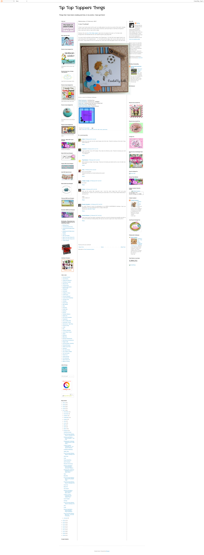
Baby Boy (66, 475)
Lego (65, 458)
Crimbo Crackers (135, 200)
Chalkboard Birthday (68, 449)
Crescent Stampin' (66, 296)
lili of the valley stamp (98, 129)
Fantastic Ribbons (66, 314)
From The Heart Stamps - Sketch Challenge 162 (69, 482)
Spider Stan (66, 451)
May (65, 425)
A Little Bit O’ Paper (91, 209)
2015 (64, 522)
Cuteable (65, 301)
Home (102, 247)
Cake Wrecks (65, 278)
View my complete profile (134, 39)
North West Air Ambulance (68, 340)
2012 (64, 528)
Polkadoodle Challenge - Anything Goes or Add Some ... (69, 442)
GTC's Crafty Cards (67, 320)
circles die (84, 129)
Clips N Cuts (65, 283)
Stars (65, 474)
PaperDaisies (85, 160)
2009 (64, 533)
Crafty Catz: (81, 103)
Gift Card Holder (66, 235)
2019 (64, 406)
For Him (87, 129)
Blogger (107, 551)
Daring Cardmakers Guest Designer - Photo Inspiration (68, 510)
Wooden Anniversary (68, 463)
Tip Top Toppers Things (82, 8)
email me (140, 57)
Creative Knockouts (82, 104)
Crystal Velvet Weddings (68, 297)
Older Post (123, 247)
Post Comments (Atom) (89, 249)
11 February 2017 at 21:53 (91, 189)
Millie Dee (65, 337)
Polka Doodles (134, 237)
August (65, 419)
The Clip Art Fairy (66, 350)
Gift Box (64, 234)
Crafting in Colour (66, 293)
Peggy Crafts (65, 341)
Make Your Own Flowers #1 (68, 237)
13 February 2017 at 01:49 (95, 215)
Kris (63, 328)
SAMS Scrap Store (67, 346)
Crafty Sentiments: (82, 100)
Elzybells (64, 310)
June (65, 423)
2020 (64, 404)
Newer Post (81, 247)
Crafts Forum (65, 294)
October (66, 415)
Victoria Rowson (85, 215)
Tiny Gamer (66, 488)
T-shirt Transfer (66, 240)
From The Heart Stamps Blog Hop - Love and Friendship (69, 514)
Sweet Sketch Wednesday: (84, 106)
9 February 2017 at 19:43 (94, 160)
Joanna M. (84, 148)
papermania (105, 129)
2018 (64, 408)
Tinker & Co (65, 354)
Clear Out (66, 484)
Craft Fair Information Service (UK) (67, 287)
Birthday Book (66, 225)
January (66, 518)
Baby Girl (66, 486)
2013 (64, 526)
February (66, 430)
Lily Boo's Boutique (67, 330)
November (66, 413)
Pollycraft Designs (66, 345)
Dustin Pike (65, 309)
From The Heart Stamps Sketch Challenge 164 (69, 435)
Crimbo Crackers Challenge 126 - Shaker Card (68, 496)
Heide (83, 139)
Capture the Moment (67, 280)
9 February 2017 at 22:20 (90, 169)
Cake (65, 507)
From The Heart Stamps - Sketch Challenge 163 (69, 454)
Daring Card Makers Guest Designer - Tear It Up (69, 438)
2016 (64, 520)
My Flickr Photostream (67, 338)
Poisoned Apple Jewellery (68, 343)
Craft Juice (65, 291)
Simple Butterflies (67, 460)
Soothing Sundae (67, 432)
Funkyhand (65, 319)
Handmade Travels (67, 322)
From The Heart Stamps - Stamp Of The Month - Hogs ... (69, 479)
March (65, 428)
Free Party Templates (67, 317)
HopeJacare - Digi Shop (68, 324)
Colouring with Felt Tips (68, 226)
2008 (64, 535)
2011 (64, 529)
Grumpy (65, 500)
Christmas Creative (67, 282)
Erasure (64, 312)
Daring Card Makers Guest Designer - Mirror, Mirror (68, 491)
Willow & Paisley (66, 361)
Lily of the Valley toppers (92, 33)
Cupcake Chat (66, 299)
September (66, 417)
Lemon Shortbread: (82, 101)
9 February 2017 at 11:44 (90, 139)
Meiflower (65, 335)
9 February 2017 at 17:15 (92, 148)
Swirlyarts (65, 348)
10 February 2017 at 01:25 (95, 180)
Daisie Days (65, 302)
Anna (83, 169)
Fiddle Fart (65, 315)
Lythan (64, 333)
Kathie (83, 189)
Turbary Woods (66, 356)
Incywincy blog (66, 325)
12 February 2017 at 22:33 (96, 204)
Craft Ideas (65, 289)
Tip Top (138, 23)
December (66, 411)
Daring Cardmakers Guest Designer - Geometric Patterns (68, 467)
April (65, 426)
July (65, 421)
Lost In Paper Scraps (67, 332)
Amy (65, 505)
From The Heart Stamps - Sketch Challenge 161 (69, 503)
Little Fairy (66, 456)
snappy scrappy (85, 180)
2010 (64, 531)
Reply (83, 144)
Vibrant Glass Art (66, 359)
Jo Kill (64, 327)
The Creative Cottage (67, 351)
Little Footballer (67, 461)
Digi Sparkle (65, 304)
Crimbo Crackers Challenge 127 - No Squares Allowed (68, 446)
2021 (64, 402)
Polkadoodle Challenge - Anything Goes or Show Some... (69, 471)
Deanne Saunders (86, 204)
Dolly (64, 306)
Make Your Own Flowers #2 (68, 238)
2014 (64, 524)
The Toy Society (66, 353)
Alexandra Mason (66, 277)
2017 (64, 410)
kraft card (92, 129)
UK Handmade (66, 358)
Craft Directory (66, 285)
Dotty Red (65, 307)
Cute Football (67, 498)
